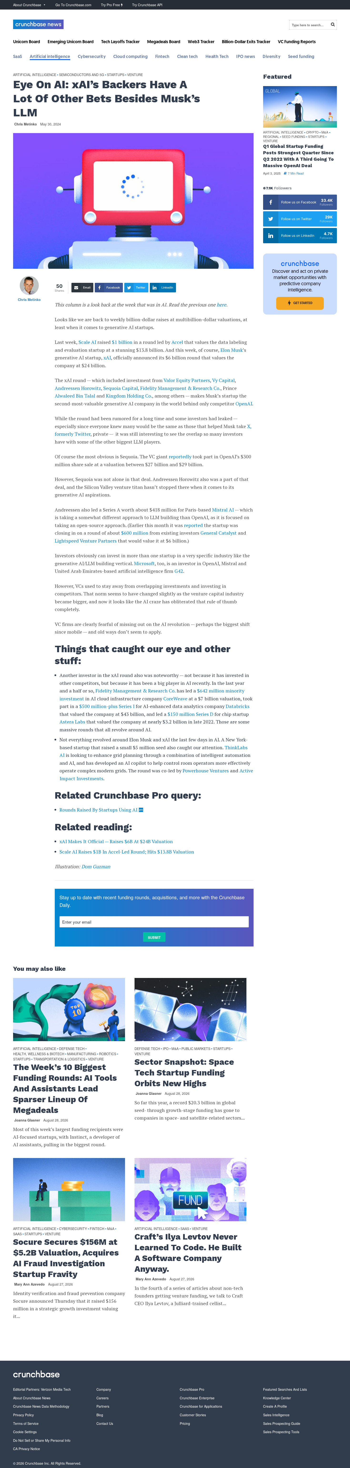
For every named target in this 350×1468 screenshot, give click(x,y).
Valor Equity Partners (187, 380)
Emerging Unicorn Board (71, 42)
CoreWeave (175, 698)
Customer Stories (193, 1414)
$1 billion (122, 342)
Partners (102, 1406)
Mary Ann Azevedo (29, 1284)
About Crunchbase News (31, 1398)
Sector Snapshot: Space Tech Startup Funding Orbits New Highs (184, 1072)
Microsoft (144, 563)
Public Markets (195, 1048)
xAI (107, 357)
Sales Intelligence (276, 1414)
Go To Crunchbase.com (73, 4)
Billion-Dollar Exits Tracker (246, 42)
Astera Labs (72, 721)
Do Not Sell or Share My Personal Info (41, 1440)
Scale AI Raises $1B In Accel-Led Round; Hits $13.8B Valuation (127, 851)
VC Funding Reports (297, 42)
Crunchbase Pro (192, 1389)
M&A (175, 1048)
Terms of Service (26, 1423)
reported (193, 525)
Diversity (271, 57)
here (221, 304)
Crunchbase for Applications (201, 1406)
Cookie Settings (25, 1431)
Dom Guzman (95, 866)
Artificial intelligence (50, 57)
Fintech (162, 57)
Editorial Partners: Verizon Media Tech (42, 1389)
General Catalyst (218, 533)
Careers (102, 1398)
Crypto (312, 132)
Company (103, 1389)
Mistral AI (223, 510)
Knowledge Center (277, 1398)
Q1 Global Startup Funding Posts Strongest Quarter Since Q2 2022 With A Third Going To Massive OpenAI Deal (298, 156)
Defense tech (72, 1048)
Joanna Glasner (27, 1120)
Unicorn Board (26, 42)
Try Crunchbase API (147, 4)
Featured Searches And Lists (285, 1389)
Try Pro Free (111, 4)
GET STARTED (302, 303)
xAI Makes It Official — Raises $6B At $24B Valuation (116, 841)
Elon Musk (231, 350)
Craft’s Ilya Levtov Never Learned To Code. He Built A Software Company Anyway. (188, 1253)
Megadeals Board (163, 42)
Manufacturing (81, 1053)
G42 (179, 571)
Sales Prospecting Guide (281, 1423)
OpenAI (243, 403)
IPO (166, 1048)
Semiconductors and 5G (81, 74)
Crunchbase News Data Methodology (41, 1406)
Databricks (238, 706)
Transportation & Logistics (59, 1059)
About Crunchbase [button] (27, 4)
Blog (99, 1414)
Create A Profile (275, 1406)
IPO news (245, 57)
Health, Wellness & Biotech (38, 1053)
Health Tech (217, 57)
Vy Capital (223, 380)
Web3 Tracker (201, 42)
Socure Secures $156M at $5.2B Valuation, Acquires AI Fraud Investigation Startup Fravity (66, 1258)
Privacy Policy (23, 1414)
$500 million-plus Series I (107, 706)
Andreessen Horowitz (78, 388)
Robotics (107, 1053)
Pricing (185, 1423)
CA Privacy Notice (26, 1448)
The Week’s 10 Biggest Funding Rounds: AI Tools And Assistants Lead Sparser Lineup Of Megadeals (65, 1088)
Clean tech (187, 57)
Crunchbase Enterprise (197, 1398)
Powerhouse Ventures (206, 770)
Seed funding (301, 57)
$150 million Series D (190, 714)
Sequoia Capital (120, 388)
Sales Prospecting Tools (281, 1431)
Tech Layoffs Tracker (120, 42)
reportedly (180, 456)
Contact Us (104, 1423)
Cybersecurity (92, 57)
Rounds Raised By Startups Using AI (98, 809)
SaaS (17, 57)
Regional (271, 137)
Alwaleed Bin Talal (75, 396)
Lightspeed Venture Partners (86, 541)
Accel (177, 342)
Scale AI (87, 342)
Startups (115, 74)
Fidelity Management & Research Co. (180, 388)
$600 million (134, 533)
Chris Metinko (25, 124)
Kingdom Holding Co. (129, 396)
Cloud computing (130, 57)
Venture (135, 74)
